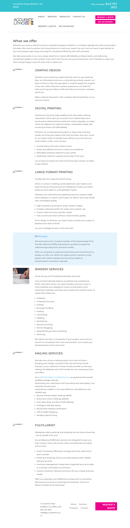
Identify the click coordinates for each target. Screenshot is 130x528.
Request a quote (47, 26)
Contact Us (79, 16)
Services (52, 16)
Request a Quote (105, 17)
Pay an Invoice (66, 26)
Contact (84, 508)
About (41, 16)
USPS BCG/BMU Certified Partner (54, 377)
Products (65, 16)
